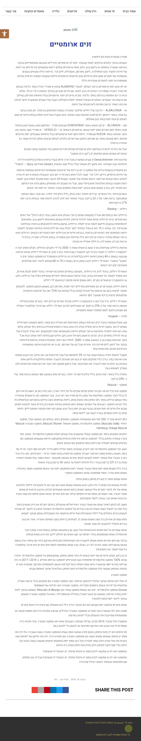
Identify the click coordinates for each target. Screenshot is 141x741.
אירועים (72, 11)
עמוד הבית (129, 11)
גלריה (55, 11)
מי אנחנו (109, 11)
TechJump (118, 723)
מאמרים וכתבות (34, 11)
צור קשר (10, 11)
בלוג (56, 679)
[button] (4, 33)
